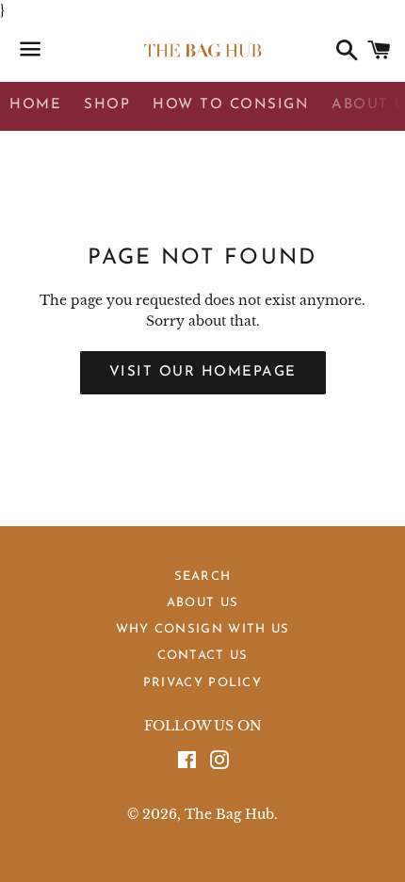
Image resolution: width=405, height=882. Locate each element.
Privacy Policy (202, 683)
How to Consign (231, 105)
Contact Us (203, 655)
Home (35, 105)
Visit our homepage (203, 372)
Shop (107, 105)
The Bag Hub (229, 814)
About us (202, 603)
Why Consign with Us (203, 629)
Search (203, 576)
